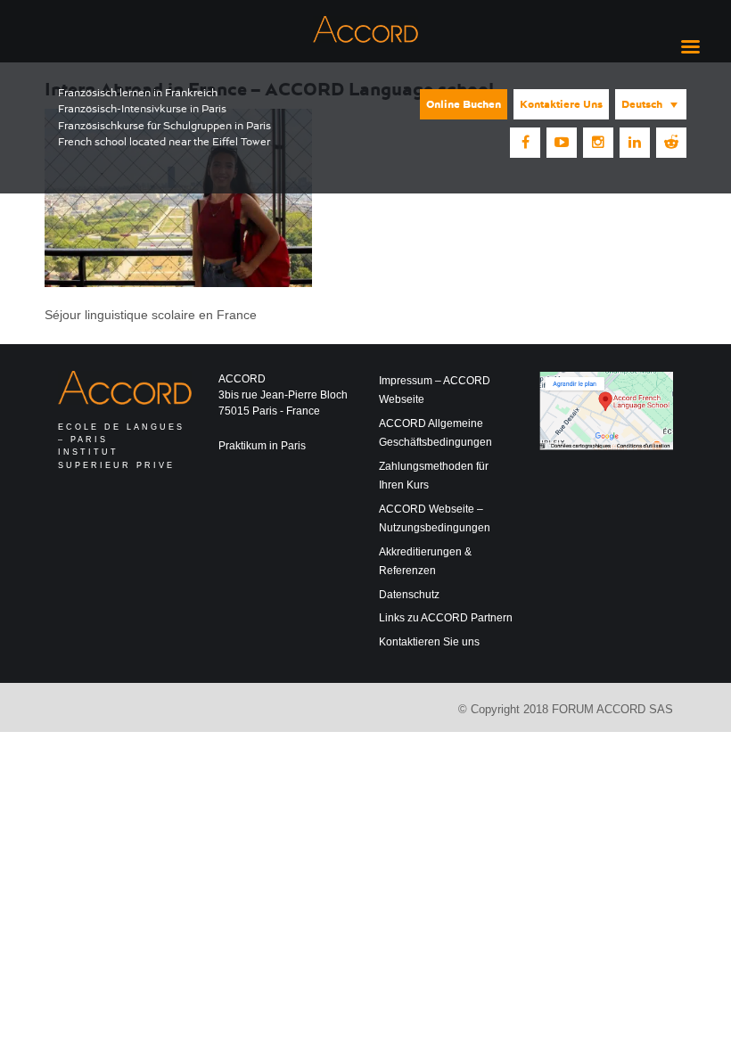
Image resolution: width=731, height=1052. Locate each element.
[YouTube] (561, 142)
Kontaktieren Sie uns (429, 642)
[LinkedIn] (635, 142)
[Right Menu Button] (690, 47)
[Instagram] (598, 142)
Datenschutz (409, 594)
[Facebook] (525, 142)
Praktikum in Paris (262, 446)
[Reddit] (671, 142)
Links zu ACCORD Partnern (446, 618)
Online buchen (463, 104)
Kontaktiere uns (561, 104)
